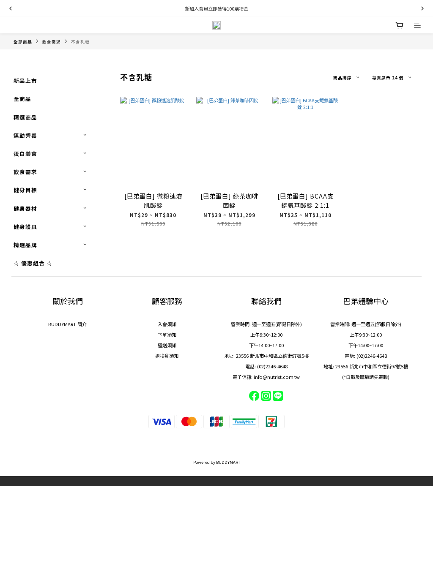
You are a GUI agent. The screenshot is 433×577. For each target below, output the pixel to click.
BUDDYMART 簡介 (67, 324)
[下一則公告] (422, 8)
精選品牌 (25, 245)
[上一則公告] (10, 8)
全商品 (22, 99)
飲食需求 (51, 42)
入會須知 (167, 324)
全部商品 (23, 42)
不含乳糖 (80, 42)
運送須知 (167, 345)
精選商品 (25, 117)
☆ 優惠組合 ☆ (33, 263)
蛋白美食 (25, 154)
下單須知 (167, 334)
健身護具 (25, 227)
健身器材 (25, 208)
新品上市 (25, 80)
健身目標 (25, 190)
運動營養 (25, 135)
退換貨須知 (166, 355)
